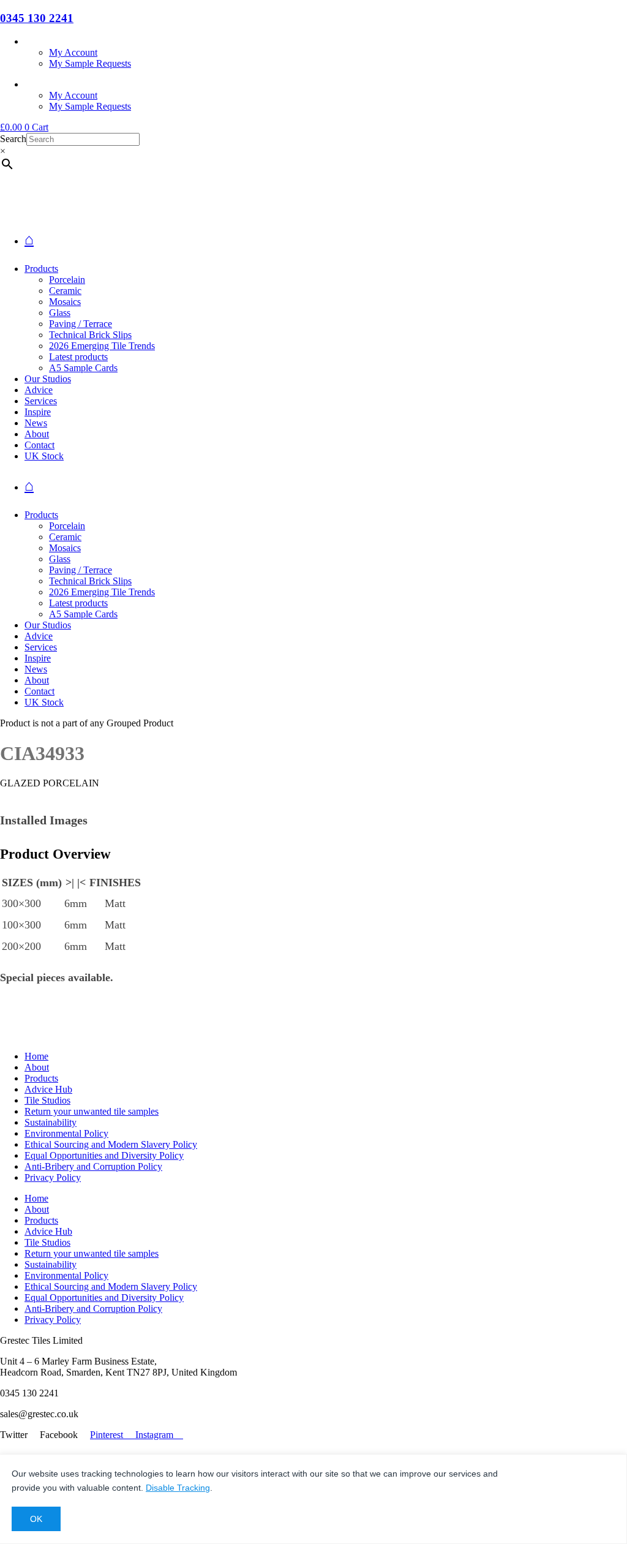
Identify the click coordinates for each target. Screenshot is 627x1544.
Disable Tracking (178, 1488)
